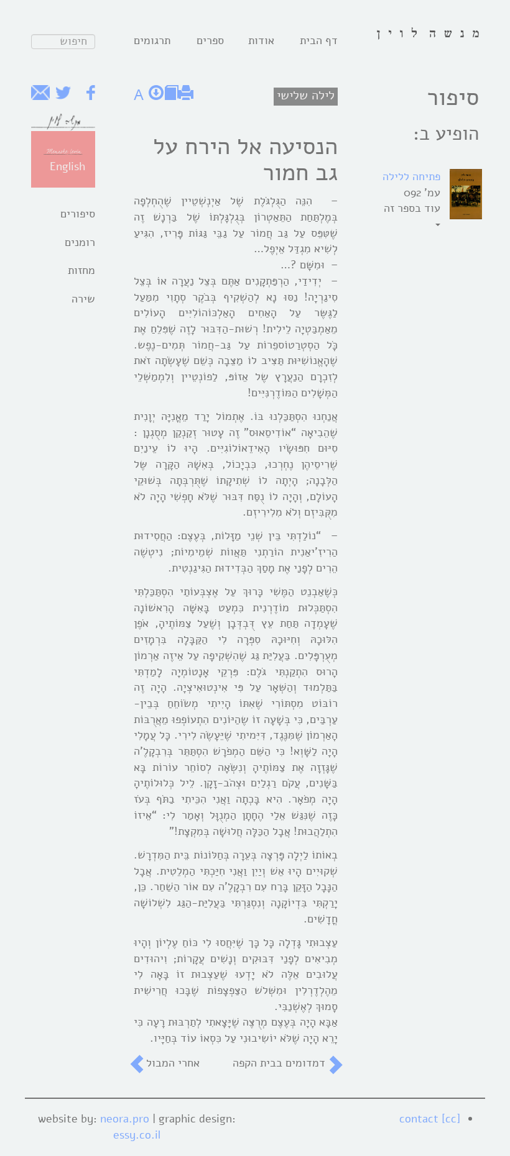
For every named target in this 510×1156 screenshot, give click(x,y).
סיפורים (77, 213)
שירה (83, 298)
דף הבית (319, 40)
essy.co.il (136, 1134)
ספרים (210, 40)
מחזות (81, 270)
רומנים (80, 242)
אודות (261, 40)
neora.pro (124, 1118)
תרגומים (152, 40)
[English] (63, 150)
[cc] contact (429, 1118)
